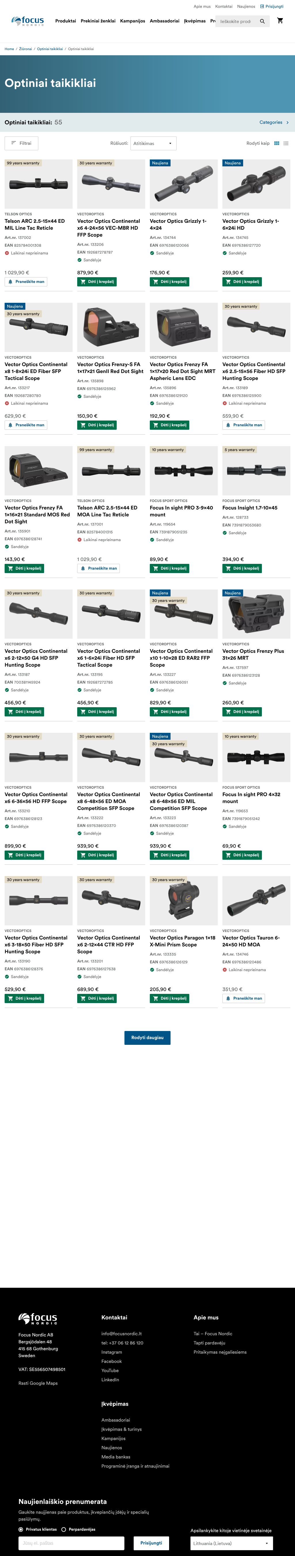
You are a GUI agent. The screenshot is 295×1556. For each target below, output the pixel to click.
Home (9, 49)
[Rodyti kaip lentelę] (276, 143)
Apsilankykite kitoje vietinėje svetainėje (230, 1531)
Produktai (65, 21)
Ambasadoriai (164, 21)
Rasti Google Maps (38, 1383)
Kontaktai (223, 6)
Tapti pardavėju (209, 1343)
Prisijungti (274, 6)
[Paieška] (262, 21)
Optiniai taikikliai (50, 49)
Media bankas (115, 1457)
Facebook (111, 1361)
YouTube (110, 1371)
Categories (271, 122)
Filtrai (25, 143)
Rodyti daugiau (147, 1038)
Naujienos (246, 6)
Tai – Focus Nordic (213, 1334)
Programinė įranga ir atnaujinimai (135, 1466)
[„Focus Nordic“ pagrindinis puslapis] (28, 21)
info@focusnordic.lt (121, 1334)
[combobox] (242, 21)
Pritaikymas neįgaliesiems (220, 1352)
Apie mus (202, 6)
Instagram (111, 1352)
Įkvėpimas (195, 21)
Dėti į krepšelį (101, 282)
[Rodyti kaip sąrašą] (285, 143)
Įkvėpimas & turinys (121, 1429)
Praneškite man (30, 282)
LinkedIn (110, 1380)
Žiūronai (25, 49)
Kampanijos (132, 21)
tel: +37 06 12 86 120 (122, 1343)
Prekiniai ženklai (98, 21)
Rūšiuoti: (119, 143)
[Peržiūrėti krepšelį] (280, 21)
